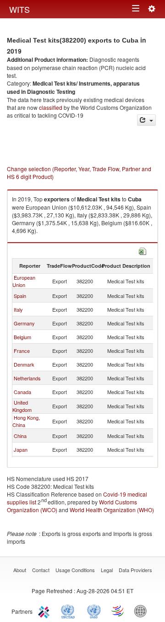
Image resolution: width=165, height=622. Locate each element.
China (20, 435)
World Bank (142, 610)
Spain (20, 295)
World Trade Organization (118, 610)
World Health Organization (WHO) (112, 510)
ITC (45, 610)
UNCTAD (69, 610)
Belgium (22, 337)
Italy (18, 309)
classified (50, 107)
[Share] (146, 120)
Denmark (24, 364)
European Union (23, 281)
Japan (21, 449)
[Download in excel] (142, 250)
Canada (22, 391)
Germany (24, 323)
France (22, 350)
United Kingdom (22, 406)
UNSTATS (94, 610)
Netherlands (27, 378)
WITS (19, 9)
